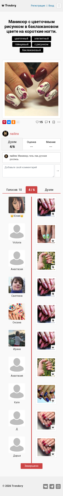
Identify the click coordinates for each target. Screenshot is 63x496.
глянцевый (21, 44)
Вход (51, 5)
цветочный (21, 38)
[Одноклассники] (13, 122)
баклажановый (31, 50)
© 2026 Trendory (12, 485)
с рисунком (41, 44)
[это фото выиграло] (46, 233)
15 (41, 122)
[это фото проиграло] (46, 207)
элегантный (41, 38)
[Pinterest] (4, 122)
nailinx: (13, 156)
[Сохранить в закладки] (54, 122)
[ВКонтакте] (9, 122)
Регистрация (38, 5)
